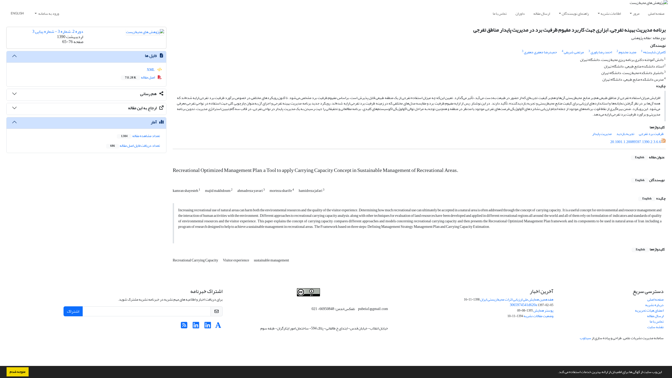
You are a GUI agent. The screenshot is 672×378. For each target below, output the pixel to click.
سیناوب (585, 338)
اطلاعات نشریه (611, 13)
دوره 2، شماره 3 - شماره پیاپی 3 (57, 31)
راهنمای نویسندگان (575, 13)
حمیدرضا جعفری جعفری (540, 52)
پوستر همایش (543, 310)
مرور (636, 13)
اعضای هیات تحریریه (649, 310)
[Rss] (184, 326)
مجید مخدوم (627, 52)
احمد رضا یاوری (601, 52)
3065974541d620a (523, 304)
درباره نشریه (654, 304)
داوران (520, 13)
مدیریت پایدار (602, 133)
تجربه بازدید (625, 133)
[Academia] (218, 326)
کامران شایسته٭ (654, 52)
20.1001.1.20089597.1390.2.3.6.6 (635, 141)
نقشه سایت (655, 326)
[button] (556, 372)
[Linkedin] (207, 326)
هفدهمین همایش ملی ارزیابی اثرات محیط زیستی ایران (516, 299)
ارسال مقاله (541, 13)
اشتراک (73, 311)
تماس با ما (500, 13)
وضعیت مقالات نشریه (538, 315)
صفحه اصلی (656, 13)
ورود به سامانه (48, 13)
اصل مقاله (140, 77)
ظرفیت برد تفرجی (651, 133)
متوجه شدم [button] (17, 372)
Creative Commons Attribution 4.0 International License (329, 299)
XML (151, 69)
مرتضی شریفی (574, 52)
